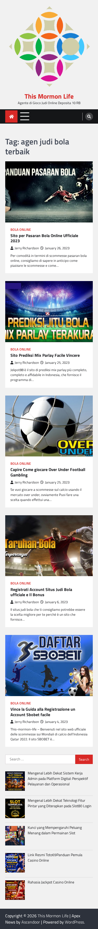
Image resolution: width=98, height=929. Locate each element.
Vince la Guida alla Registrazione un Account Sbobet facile (42, 712)
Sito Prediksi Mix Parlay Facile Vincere (45, 355)
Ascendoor (30, 922)
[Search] (89, 116)
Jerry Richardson (27, 248)
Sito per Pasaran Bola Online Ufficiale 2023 (44, 238)
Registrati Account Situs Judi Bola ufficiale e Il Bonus (41, 592)
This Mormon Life (49, 96)
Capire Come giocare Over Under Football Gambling (47, 472)
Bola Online (20, 230)
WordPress (74, 922)
